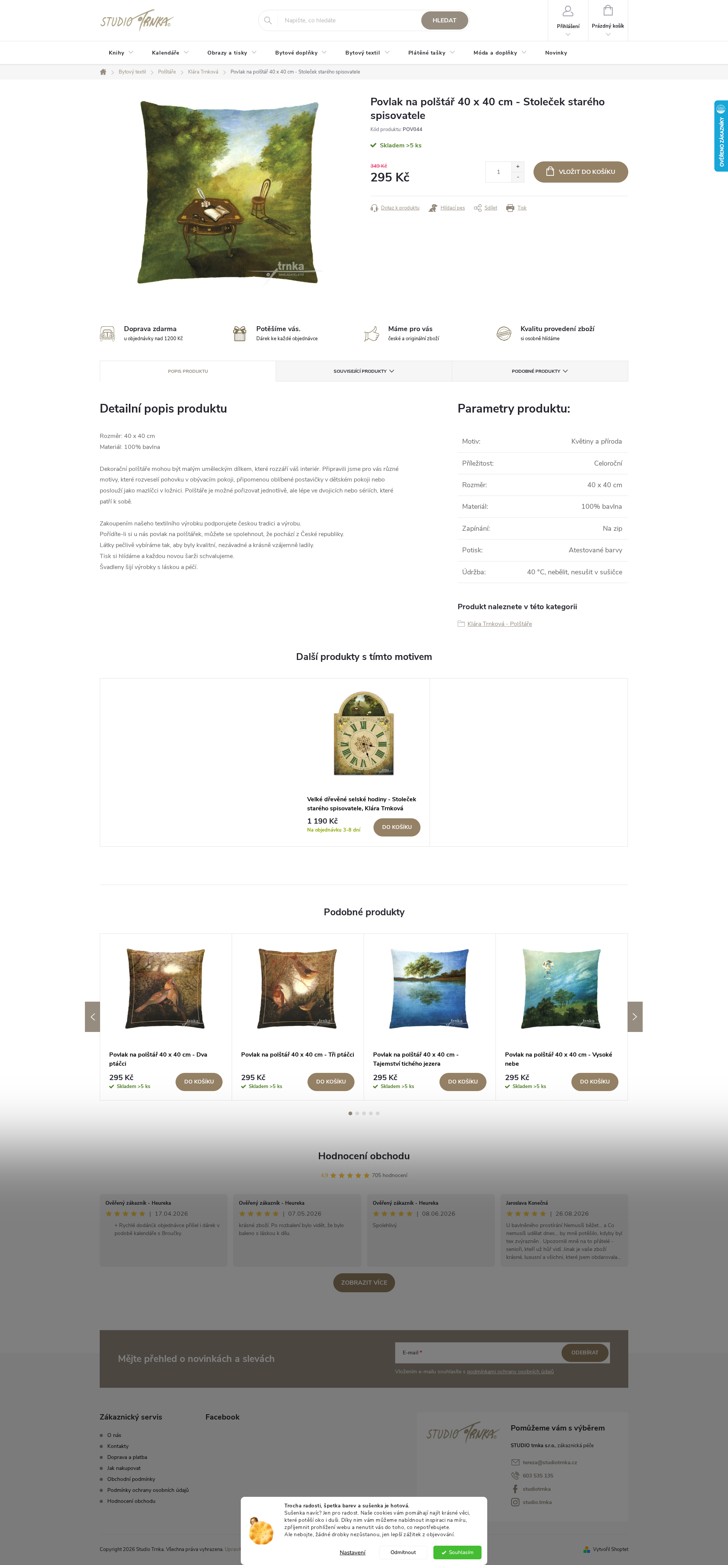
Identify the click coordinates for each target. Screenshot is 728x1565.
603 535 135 (538, 1475)
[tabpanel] (364, 762)
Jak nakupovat (124, 1468)
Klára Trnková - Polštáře (500, 624)
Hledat (445, 20)
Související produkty (360, 371)
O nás (114, 1435)
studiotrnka (537, 1489)
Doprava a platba (127, 1457)
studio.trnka (537, 1502)
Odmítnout (403, 1552)
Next (635, 1017)
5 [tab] (378, 1113)
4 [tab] (371, 1113)
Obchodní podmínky (131, 1479)
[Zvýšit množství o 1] (517, 167)
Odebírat (585, 1352)
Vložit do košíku (587, 172)
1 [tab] (350, 1113)
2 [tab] (357, 1113)
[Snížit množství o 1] (517, 177)
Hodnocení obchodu (364, 1156)
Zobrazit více (364, 1283)
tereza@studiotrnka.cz (550, 1462)
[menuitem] (121, 53)
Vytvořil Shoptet (610, 1549)
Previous (92, 1017)
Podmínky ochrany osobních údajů (148, 1490)
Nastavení (353, 1552)
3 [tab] (364, 1113)
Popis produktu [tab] (188, 371)
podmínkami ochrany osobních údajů (510, 1371)
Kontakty (118, 1446)
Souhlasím (461, 1552)
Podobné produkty (536, 371)
